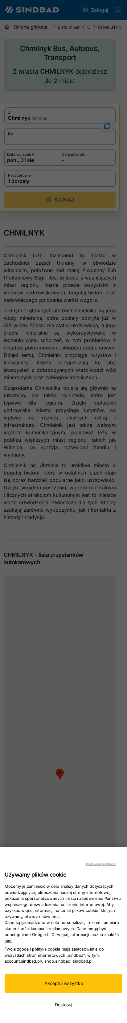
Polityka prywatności (101, 864)
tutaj (8, 940)
